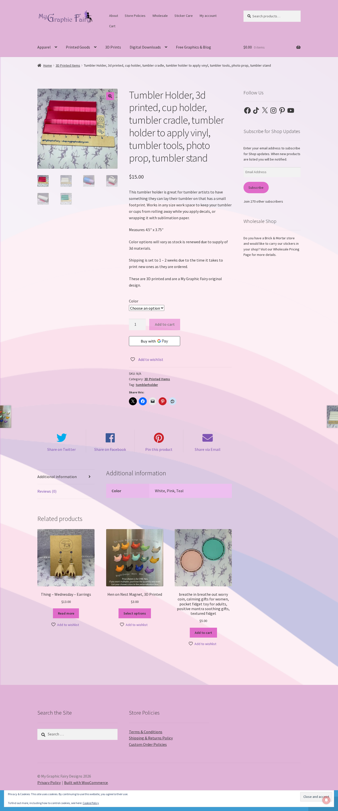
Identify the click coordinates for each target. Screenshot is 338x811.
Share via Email (207, 449)
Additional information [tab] (57, 476)
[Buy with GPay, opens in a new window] (154, 341)
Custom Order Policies (148, 744)
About (113, 15)
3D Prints (113, 47)
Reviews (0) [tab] (46, 491)
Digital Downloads (145, 47)
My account (208, 15)
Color (133, 300)
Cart (112, 26)
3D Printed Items (68, 65)
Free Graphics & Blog (193, 47)
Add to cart (165, 324)
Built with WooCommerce (86, 782)
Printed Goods (78, 47)
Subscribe (256, 187)
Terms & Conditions (145, 731)
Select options (134, 613)
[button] (110, 96)
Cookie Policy (91, 803)
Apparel (44, 47)
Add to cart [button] (203, 632)
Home (47, 65)
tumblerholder (147, 384)
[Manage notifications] (326, 800)
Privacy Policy (49, 782)
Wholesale (160, 15)
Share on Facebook (110, 449)
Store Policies (135, 15)
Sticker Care (183, 15)
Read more (66, 613)
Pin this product (158, 449)
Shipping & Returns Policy (151, 737)
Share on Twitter (61, 449)
